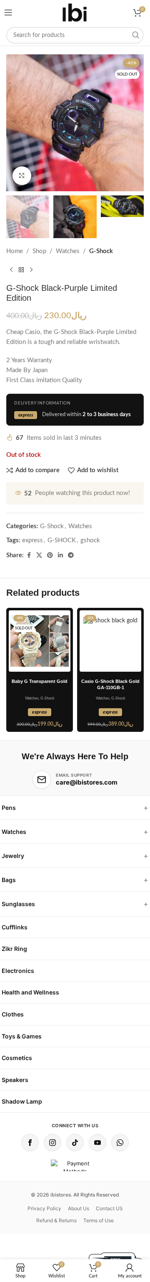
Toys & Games (22, 1036)
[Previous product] (11, 270)
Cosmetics (17, 1057)
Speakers (15, 1079)
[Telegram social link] (70, 555)
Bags (9, 879)
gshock (90, 540)
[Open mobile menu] (8, 12)
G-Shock (101, 251)
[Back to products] (21, 270)
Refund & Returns (56, 1220)
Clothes (13, 1014)
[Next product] (31, 270)
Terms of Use (98, 1220)
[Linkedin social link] (60, 555)
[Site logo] (75, 12)
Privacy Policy (44, 1208)
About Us (78, 1208)
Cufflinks (15, 927)
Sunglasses (18, 903)
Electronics (18, 970)
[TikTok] (75, 1142)
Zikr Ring (14, 948)
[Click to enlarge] (21, 175)
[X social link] (39, 555)
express (32, 540)
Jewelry (13, 855)
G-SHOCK (62, 540)
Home (14, 251)
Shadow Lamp (22, 1101)
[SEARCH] (135, 35)
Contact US (109, 1208)
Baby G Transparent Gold (40, 681)
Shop (39, 251)
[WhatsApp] (120, 1142)
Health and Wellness (30, 992)
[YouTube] (97, 1142)
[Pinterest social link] (50, 555)
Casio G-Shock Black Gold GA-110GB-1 (110, 684)
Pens (9, 807)
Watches (68, 251)
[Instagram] (52, 1142)
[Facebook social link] (29, 555)
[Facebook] (30, 1142)
